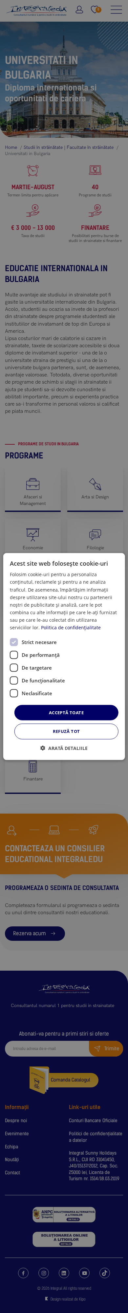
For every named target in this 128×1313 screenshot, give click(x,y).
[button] (64, 748)
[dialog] (64, 656)
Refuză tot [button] (66, 731)
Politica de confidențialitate (71, 627)
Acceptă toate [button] (66, 713)
